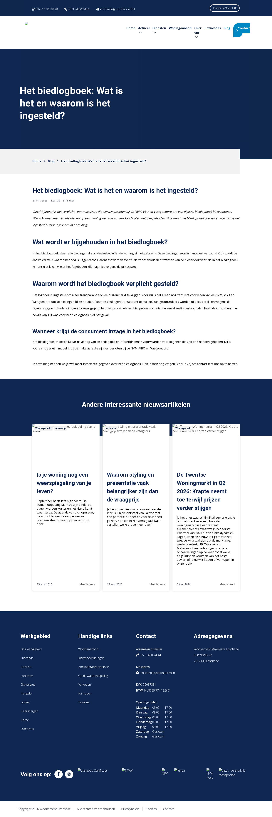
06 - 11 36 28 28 (47, 9)
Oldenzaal (27, 729)
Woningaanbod (180, 28)
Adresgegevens (213, 636)
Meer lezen (86, 584)
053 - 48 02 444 (79, 9)
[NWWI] (139, 774)
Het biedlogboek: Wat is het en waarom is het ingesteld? (103, 161)
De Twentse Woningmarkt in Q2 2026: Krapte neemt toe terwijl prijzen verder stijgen (202, 491)
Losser (25, 702)
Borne (25, 720)
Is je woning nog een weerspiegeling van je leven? (64, 482)
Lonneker (27, 676)
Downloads (212, 28)
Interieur (110, 428)
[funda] (187, 774)
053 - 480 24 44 (150, 655)
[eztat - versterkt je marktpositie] (232, 774)
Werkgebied (35, 636)
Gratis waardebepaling (93, 676)
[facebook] (58, 774)
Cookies (151, 809)
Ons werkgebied (31, 649)
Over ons (198, 30)
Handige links (95, 636)
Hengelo (26, 693)
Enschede (27, 658)
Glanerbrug (28, 684)
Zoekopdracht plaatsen (93, 667)
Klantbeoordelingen (91, 658)
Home (130, 28)
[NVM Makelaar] (209, 774)
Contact (244, 28)
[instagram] (69, 774)
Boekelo (26, 667)
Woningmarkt (43, 428)
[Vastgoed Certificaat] (97, 774)
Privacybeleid (130, 809)
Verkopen (84, 684)
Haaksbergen (29, 711)
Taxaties (83, 702)
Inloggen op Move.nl (223, 8)
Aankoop (60, 428)
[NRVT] (165, 774)
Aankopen (85, 693)
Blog (227, 28)
